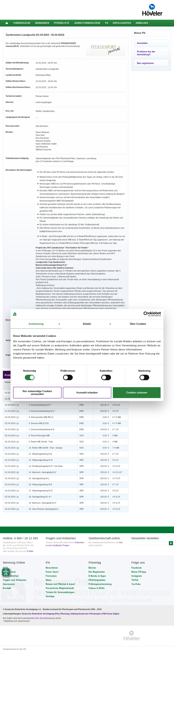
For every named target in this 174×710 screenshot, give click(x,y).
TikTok (134, 580)
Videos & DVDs (97, 588)
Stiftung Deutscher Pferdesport (86, 614)
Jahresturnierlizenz (87, 23)
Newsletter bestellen (145, 538)
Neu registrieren (145, 63)
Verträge (50, 596)
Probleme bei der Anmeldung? (146, 53)
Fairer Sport (52, 572)
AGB (5, 568)
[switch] (68, 377)
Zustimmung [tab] (36, 323)
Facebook (136, 568)
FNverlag (65, 614)
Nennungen (42, 23)
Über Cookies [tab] (138, 323)
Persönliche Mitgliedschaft (60, 588)
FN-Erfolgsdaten (97, 580)
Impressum (9, 584)
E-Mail (30, 551)
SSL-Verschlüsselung (45, 618)
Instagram (136, 576)
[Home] (7, 23)
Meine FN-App (138, 572)
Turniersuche (21, 23)
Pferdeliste (61, 23)
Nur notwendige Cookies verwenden (37, 392)
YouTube (136, 584)
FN (106, 23)
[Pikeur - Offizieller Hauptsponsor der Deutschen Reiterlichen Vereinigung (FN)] (17, 635)
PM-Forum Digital (110, 614)
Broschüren (52, 568)
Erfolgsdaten (122, 23)
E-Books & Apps (97, 576)
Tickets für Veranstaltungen (60, 592)
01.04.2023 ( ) (12, 405)
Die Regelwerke (97, 572)
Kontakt (7, 588)
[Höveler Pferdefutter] (131, 635)
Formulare (51, 576)
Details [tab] (87, 323)
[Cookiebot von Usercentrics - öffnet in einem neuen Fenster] (146, 314)
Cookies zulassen (136, 392)
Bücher (92, 568)
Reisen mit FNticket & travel (60, 584)
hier (121, 542)
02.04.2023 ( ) (12, 417)
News (48, 580)
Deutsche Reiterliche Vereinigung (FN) (40, 614)
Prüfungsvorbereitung (100, 584)
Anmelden (142, 23)
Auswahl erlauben (87, 392)
